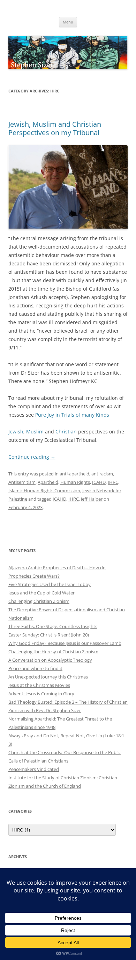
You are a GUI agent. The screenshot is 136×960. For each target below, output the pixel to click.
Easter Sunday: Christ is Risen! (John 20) (48, 635)
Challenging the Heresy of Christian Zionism (53, 651)
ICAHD (99, 482)
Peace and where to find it (35, 668)
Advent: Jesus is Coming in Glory (41, 693)
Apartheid (48, 482)
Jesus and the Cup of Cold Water (41, 593)
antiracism (102, 474)
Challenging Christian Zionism (38, 601)
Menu (68, 22)
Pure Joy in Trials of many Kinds (72, 414)
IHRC (113, 482)
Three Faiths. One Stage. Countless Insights (52, 626)
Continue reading (31, 456)
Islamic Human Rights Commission (44, 490)
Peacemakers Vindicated (33, 769)
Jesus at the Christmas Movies (39, 685)
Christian (66, 431)
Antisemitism (22, 482)
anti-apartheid (74, 474)
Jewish (15, 431)
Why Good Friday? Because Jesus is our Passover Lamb (64, 643)
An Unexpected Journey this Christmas (48, 677)
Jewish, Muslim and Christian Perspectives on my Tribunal (54, 128)
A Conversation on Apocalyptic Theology (50, 660)
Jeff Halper (92, 499)
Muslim (35, 431)
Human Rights (75, 482)
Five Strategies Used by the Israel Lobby (49, 584)
